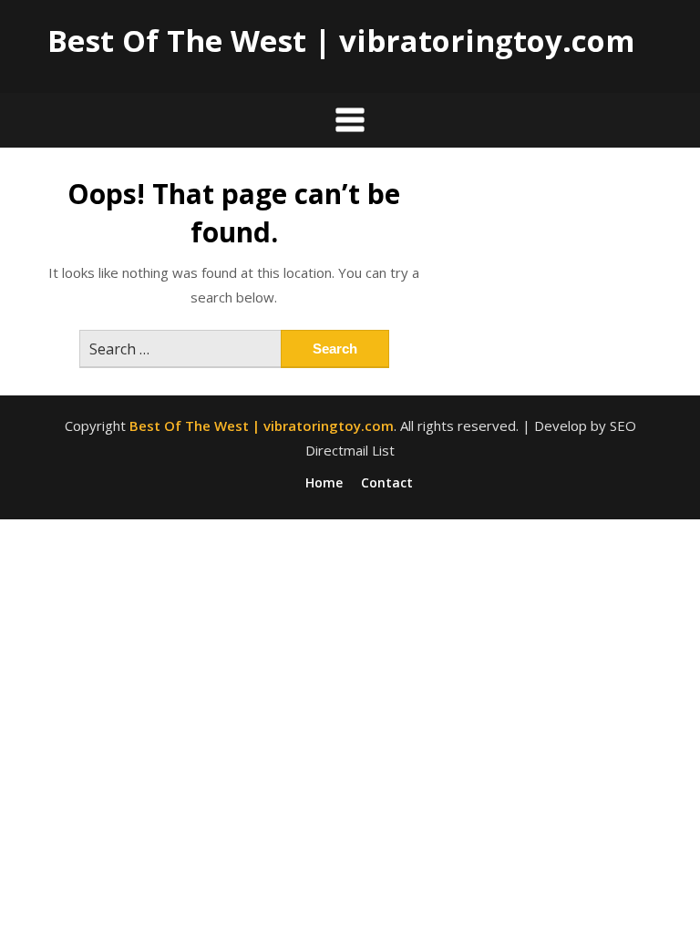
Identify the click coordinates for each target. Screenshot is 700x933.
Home (324, 483)
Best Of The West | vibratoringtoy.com (340, 40)
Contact (387, 483)
